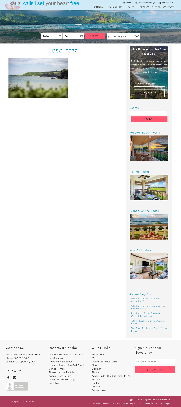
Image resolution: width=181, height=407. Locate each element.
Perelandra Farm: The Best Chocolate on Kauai (145, 315)
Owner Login (99, 390)
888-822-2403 (168, 2)
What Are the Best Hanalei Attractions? (145, 300)
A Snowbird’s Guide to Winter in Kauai (148, 322)
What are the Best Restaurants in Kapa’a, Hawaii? (148, 307)
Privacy (96, 386)
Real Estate (98, 354)
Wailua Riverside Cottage (62, 379)
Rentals (98, 7)
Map (94, 358)
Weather (96, 368)
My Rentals (127, 2)
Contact (168, 7)
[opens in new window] (8, 377)
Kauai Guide (115, 7)
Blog (94, 365)
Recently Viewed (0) (146, 2)
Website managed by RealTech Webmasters (152, 399)
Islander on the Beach (60, 361)
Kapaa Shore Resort (60, 375)
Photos (156, 7)
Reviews (144, 7)
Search (95, 36)
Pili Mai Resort (56, 358)
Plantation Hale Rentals (61, 372)
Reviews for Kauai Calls (104, 361)
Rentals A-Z (55, 383)
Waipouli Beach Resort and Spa (66, 354)
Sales (131, 7)
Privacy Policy (141, 403)
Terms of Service (158, 403)
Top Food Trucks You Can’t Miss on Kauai (149, 329)
